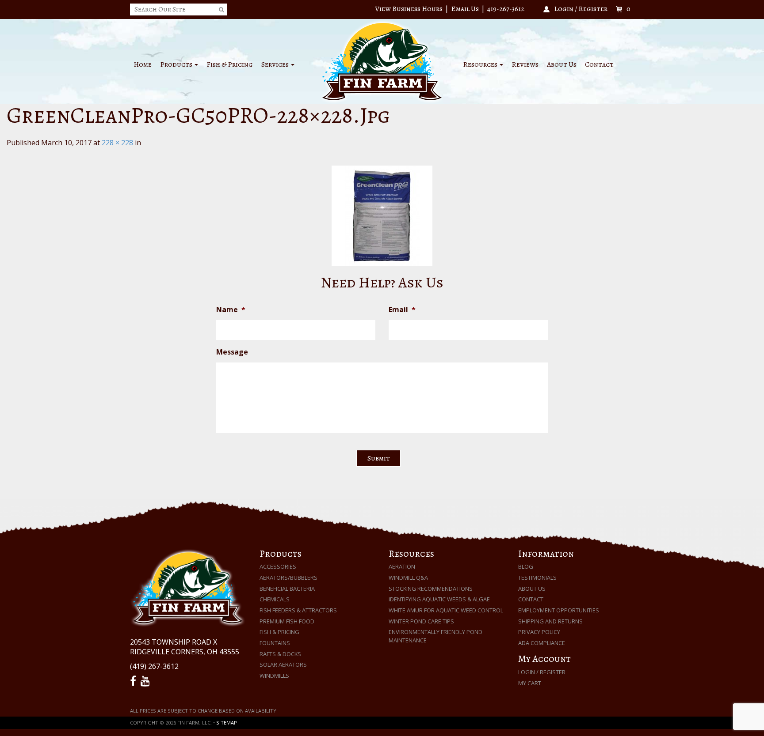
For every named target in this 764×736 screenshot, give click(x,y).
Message (232, 352)
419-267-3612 (505, 9)
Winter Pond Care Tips (421, 621)
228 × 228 (117, 142)
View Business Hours (409, 9)
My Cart (529, 683)
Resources (481, 64)
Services (275, 64)
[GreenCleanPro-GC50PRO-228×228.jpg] (382, 216)
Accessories (278, 566)
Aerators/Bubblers (288, 577)
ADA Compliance (541, 643)
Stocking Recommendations (431, 589)
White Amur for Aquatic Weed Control (446, 610)
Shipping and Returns (550, 621)
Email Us (465, 9)
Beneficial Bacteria (287, 589)
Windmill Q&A (408, 577)
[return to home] (382, 61)
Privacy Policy (539, 632)
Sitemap (226, 722)
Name (230, 309)
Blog (525, 566)
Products (177, 64)
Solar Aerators (283, 664)
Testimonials (537, 577)
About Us (562, 64)
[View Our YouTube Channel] (147, 681)
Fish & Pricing (229, 64)
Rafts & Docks (280, 654)
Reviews (525, 64)
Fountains (275, 643)
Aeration (402, 566)
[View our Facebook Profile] (134, 681)
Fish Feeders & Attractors (298, 610)
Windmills (274, 675)
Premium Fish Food (287, 621)
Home (143, 64)
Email (402, 309)
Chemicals (275, 599)
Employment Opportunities (558, 610)
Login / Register (541, 672)
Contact (599, 64)
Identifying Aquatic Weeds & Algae (439, 599)
